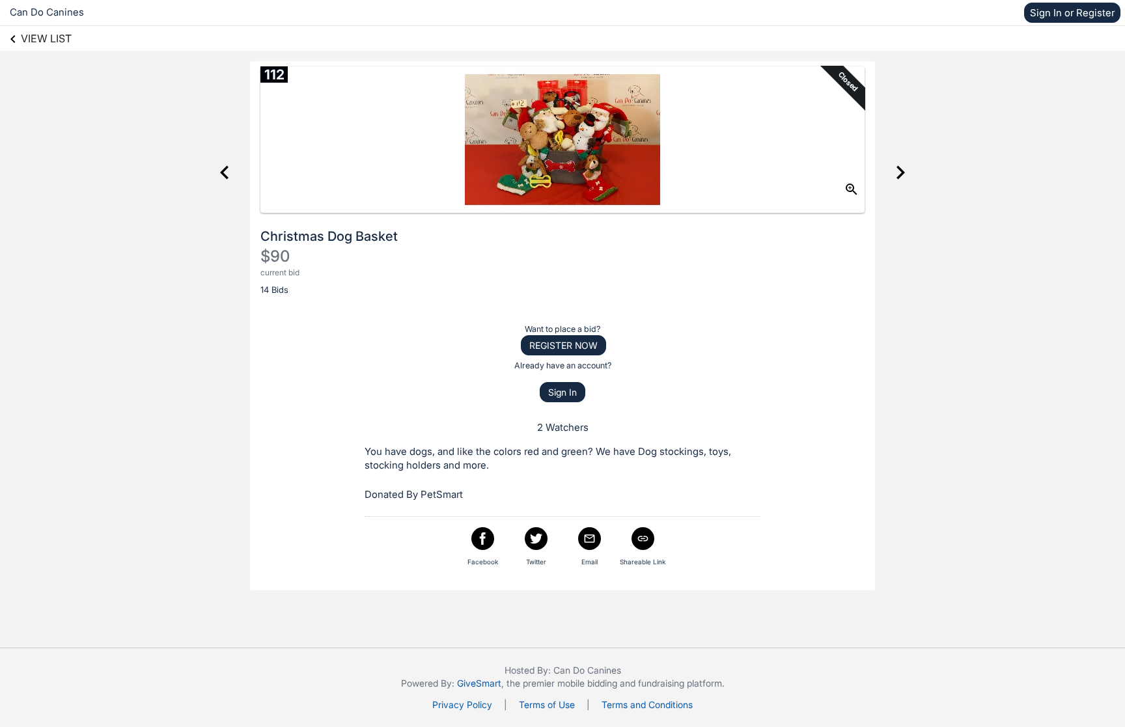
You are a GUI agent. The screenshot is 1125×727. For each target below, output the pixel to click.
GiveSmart (479, 683)
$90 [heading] (275, 256)
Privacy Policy (462, 704)
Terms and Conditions (647, 704)
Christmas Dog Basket (329, 236)
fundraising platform (680, 683)
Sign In (562, 392)
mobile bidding (587, 683)
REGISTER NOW (563, 345)
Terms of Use (547, 704)
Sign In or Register (1072, 13)
